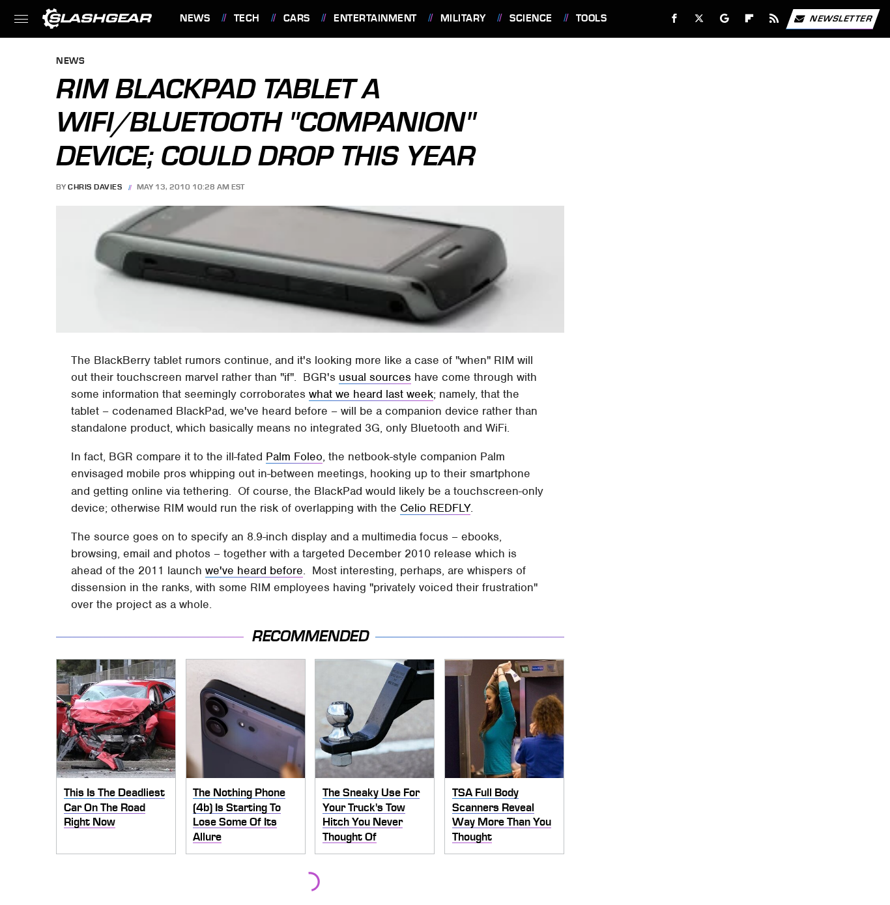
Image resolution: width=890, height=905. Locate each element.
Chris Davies (95, 186)
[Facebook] (674, 18)
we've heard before (254, 570)
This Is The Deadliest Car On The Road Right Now (114, 807)
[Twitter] (699, 18)
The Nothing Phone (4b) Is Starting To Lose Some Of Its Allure (239, 814)
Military (463, 18)
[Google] (725, 18)
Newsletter (841, 18)
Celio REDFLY (435, 508)
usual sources (375, 377)
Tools (591, 18)
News (195, 18)
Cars (296, 18)
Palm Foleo (294, 456)
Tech (247, 18)
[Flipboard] (749, 18)
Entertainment (375, 18)
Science (531, 18)
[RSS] (774, 18)
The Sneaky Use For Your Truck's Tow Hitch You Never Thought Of (371, 814)
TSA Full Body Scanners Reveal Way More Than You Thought (501, 814)
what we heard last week (371, 394)
